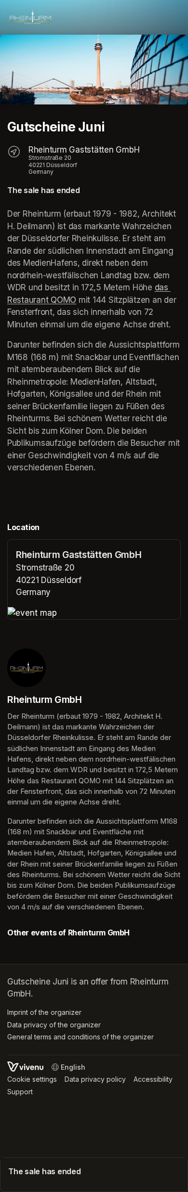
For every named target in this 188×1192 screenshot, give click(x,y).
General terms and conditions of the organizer (80, 1037)
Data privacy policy (95, 1079)
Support (20, 1092)
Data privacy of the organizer (54, 1025)
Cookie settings (32, 1079)
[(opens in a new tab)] (94, 613)
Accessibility (153, 1079)
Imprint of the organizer (44, 1012)
